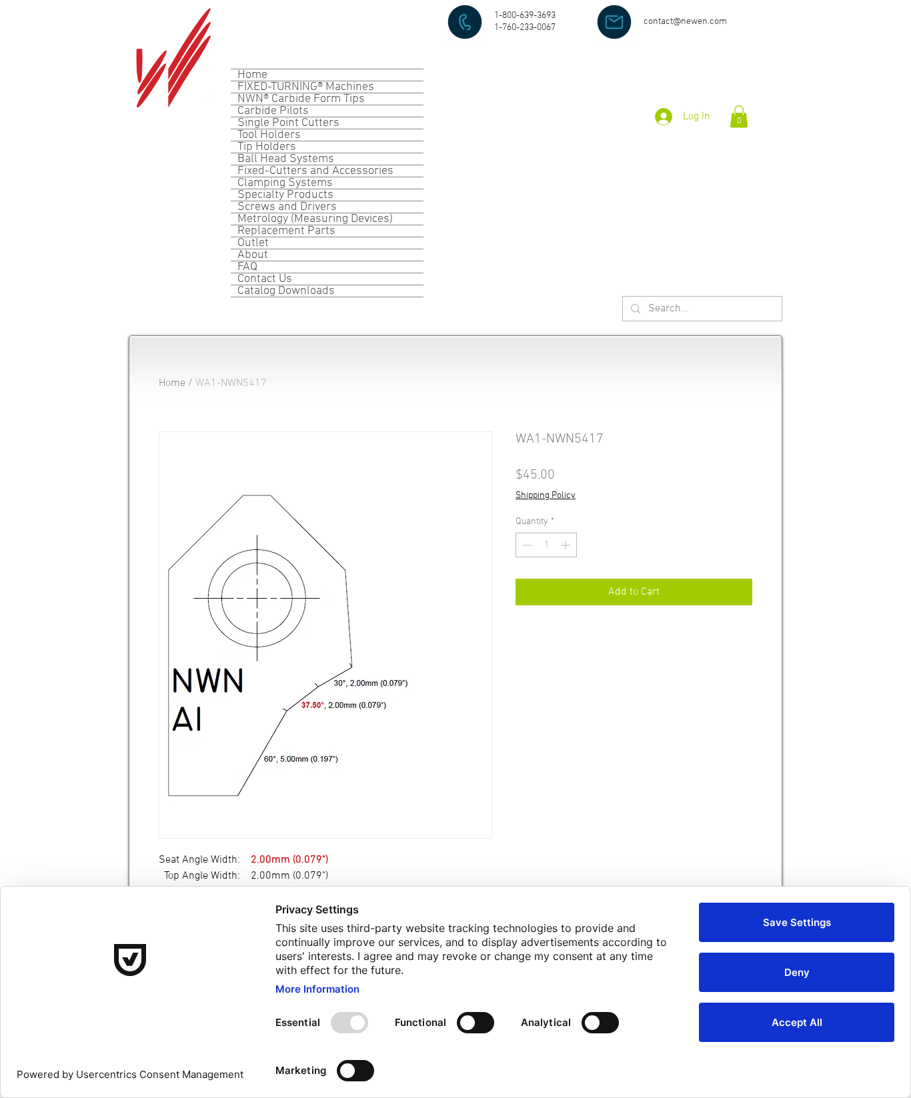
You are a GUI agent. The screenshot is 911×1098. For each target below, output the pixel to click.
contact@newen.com (685, 21)
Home (252, 75)
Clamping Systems (285, 183)
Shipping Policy (546, 495)
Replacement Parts (286, 231)
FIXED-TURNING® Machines (305, 87)
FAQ (247, 267)
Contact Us (264, 279)
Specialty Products (285, 195)
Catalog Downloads (286, 291)
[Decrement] (526, 545)
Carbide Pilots (273, 111)
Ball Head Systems (285, 159)
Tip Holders (266, 147)
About (252, 255)
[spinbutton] (546, 545)
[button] (739, 116)
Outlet (253, 243)
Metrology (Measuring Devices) (315, 219)
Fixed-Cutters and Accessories (315, 171)
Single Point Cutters (288, 123)
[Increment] (566, 545)
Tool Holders (269, 135)
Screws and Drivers (287, 207)
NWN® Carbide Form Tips (301, 99)
